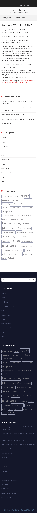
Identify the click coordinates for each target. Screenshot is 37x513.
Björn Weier (19, 200)
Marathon (4, 82)
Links (3, 164)
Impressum (5, 476)
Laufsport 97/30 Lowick (24, 232)
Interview (26, 224)
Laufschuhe (27, 229)
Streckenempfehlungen (8, 493)
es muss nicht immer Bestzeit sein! (12, 115)
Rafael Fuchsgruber (27, 241)
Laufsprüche (5, 457)
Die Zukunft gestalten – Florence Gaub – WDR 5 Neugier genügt (16, 102)
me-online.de (19, 10)
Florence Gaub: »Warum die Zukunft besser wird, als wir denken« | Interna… (18, 109)
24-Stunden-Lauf (7, 196)
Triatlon (31, 246)
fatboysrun (18, 212)
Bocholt (4, 137)
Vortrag (11, 254)
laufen (10, 81)
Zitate (3, 182)
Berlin (21, 81)
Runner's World (13, 82)
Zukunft (11, 258)
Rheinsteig (9, 246)
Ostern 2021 (23, 237)
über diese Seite (6, 497)
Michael (3, 32)
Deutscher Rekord (15, 207)
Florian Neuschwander (11, 215)
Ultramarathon (6, 168)
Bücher (3, 142)
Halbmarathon (14, 219)
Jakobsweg (8, 228)
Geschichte (5, 219)
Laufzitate (4, 484)
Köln (19, 228)
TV (2, 250)
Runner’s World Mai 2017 (16, 25)
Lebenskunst (5, 160)
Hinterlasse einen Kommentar (18, 32)
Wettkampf (28, 254)
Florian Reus (26, 216)
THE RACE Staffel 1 (7, 453)
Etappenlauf (7, 211)
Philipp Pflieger (6, 241)
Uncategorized (6, 173)
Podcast (16, 240)
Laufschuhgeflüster (8, 232)
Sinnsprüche (5, 489)
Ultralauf (7, 250)
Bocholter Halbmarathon (20, 204)
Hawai (22, 219)
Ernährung (4, 146)
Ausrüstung (5, 200)
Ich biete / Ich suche (7, 151)
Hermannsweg (11, 223)
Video (3, 177)
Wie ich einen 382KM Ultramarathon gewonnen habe (18, 119)
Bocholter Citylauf (7, 204)
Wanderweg (18, 254)
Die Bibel (4, 471)
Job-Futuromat (6, 123)
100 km (16, 196)
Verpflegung (23, 82)
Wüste (4, 258)
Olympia (15, 237)
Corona (5, 207)
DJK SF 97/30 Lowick (27, 207)
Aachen (25, 195)
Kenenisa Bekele (29, 81)
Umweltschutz (28, 250)
